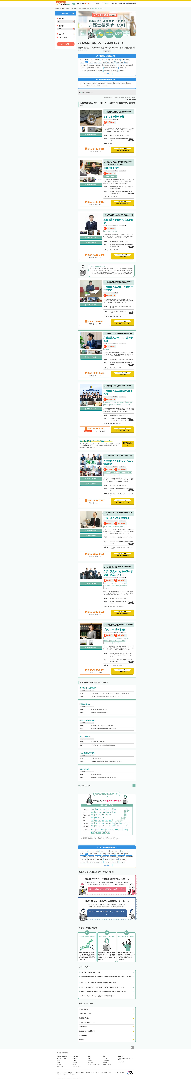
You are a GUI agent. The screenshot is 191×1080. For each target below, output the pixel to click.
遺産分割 (89, 83)
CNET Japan (75, 1056)
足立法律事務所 (85, 737)
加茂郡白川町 (114, 70)
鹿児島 (114, 825)
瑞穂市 (91, 690)
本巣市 (112, 62)
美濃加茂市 (117, 59)
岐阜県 (107, 119)
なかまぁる (90, 1062)
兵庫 (96, 820)
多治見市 (91, 59)
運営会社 (59, 1074)
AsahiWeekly (121, 1061)
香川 (110, 823)
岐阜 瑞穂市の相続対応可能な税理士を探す (106, 889)
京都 (99, 820)
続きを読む (126, 131)
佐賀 (96, 825)
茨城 (108, 812)
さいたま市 (98, 832)
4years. (104, 1056)
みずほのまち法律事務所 (88, 688)
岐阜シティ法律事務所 (87, 720)
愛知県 (107, 170)
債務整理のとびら (76, 1066)
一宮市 (114, 292)
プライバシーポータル (118, 1072)
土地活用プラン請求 (131, 3)
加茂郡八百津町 (91, 70)
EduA (58, 1060)
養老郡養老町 (129, 65)
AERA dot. (75, 1062)
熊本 (103, 825)
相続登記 (123, 83)
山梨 (96, 814)
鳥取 (103, 823)
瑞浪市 (123, 59)
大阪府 (107, 632)
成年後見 (82, 85)
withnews (59, 1064)
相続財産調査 (117, 83)
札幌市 (107, 829)
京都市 (121, 829)
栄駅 (122, 343)
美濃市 (100, 62)
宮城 (108, 809)
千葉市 (108, 832)
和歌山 (110, 820)
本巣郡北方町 (98, 65)
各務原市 (97, 59)
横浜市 (92, 829)
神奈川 (96, 812)
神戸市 (116, 829)
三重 (103, 817)
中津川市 (107, 59)
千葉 (104, 812)
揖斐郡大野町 (106, 65)
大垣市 (86, 59)
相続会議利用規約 (80, 1072)
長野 (99, 814)
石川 (107, 814)
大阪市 (114, 632)
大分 (107, 825)
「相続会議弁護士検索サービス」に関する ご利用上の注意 (95, 837)
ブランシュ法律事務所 (114, 629)
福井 (110, 814)
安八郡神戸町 (91, 67)
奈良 (103, 820)
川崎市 (103, 832)
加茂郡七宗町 (122, 70)
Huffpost (74, 1060)
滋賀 (107, 820)
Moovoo (59, 1062)
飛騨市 (90, 62)
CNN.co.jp (75, 1058)
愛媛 (117, 823)
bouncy (74, 1064)
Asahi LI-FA (105, 1062)
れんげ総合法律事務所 (87, 753)
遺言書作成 (83, 83)
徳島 (114, 823)
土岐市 (127, 59)
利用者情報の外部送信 (107, 1072)
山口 (99, 823)
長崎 (99, 825)
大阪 (92, 820)
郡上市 (95, 62)
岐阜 (99, 817)
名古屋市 (115, 170)
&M (58, 1058)
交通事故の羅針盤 (107, 1064)
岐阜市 (82, 59)
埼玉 (100, 812)
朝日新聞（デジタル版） (62, 1056)
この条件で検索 (65, 44)
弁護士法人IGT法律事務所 (116, 518)
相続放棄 (94, 83)
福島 (115, 809)
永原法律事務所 (111, 168)
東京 (92, 812)
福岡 (92, 825)
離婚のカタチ (60, 1066)
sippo (89, 1056)
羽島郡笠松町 (91, 65)
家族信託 (129, 83)
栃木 (111, 812)
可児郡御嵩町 (123, 67)
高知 (121, 823)
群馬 (115, 812)
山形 (111, 809)
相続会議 (105, 1058)
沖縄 (118, 825)
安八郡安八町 (83, 67)
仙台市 (92, 832)
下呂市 (121, 62)
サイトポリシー (71, 1072)
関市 (104, 62)
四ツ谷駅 (122, 521)
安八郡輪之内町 (98, 67)
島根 (107, 823)
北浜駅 (122, 632)
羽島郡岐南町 (83, 65)
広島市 (125, 829)
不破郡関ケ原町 (114, 67)
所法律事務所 (84, 769)
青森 (97, 809)
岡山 (96, 823)
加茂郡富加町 (83, 70)
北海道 (92, 809)
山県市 (108, 62)
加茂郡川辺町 (99, 70)
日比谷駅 (122, 466)
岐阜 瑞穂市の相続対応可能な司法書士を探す (106, 913)
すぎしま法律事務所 (113, 116)
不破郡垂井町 (107, 67)
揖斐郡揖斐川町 (121, 65)
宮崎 (110, 825)
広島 (92, 823)
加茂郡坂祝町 (107, 70)
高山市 (102, 59)
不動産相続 (105, 85)
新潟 (92, 814)
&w (60, 1058)
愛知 (92, 817)
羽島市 (117, 62)
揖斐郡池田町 (113, 65)
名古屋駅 (122, 170)
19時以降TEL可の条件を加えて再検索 (128, 444)
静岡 (96, 817)
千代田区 (115, 466)
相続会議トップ (99, 3)
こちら (110, 838)
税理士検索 (114, 3)
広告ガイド (65, 1074)
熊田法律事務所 (85, 704)
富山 (103, 814)
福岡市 (111, 829)
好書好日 (90, 1060)
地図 (131, 140)
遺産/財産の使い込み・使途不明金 (93, 85)
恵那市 (82, 62)
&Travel (64, 1058)
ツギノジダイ (106, 1060)
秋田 (104, 809)
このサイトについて (62, 1072)
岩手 (100, 809)
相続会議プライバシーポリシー (93, 1072)
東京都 (107, 466)
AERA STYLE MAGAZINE (93, 1064)
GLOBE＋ (90, 1058)
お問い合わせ (72, 1074)
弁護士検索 (107, 3)
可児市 (112, 59)
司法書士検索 (122, 3)
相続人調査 (109, 83)
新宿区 (114, 577)
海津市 (126, 62)
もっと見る (106, 73)
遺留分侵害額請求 (102, 83)
